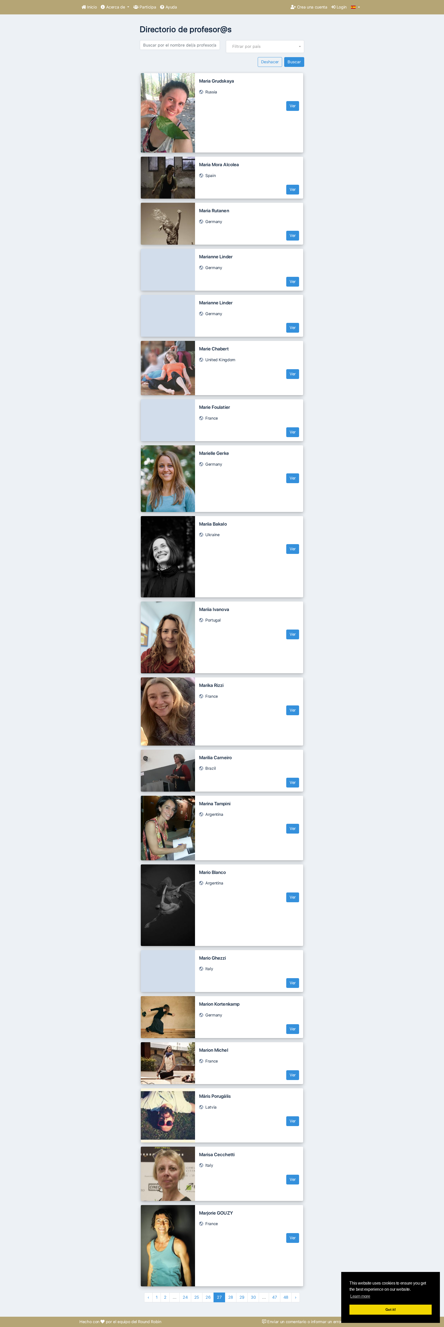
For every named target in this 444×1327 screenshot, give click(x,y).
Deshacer (270, 61)
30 (253, 1297)
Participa (147, 7)
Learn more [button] (360, 1296)
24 (185, 1297)
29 (241, 1297)
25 (196, 1297)
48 (285, 1297)
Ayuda (170, 7)
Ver (293, 105)
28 (230, 1297)
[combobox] (265, 46)
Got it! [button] (390, 1309)
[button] (355, 7)
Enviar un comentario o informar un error (304, 1321)
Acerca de (115, 7)
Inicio (91, 7)
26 (208, 1297)
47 (274, 1297)
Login (341, 7)
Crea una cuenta (311, 7)
